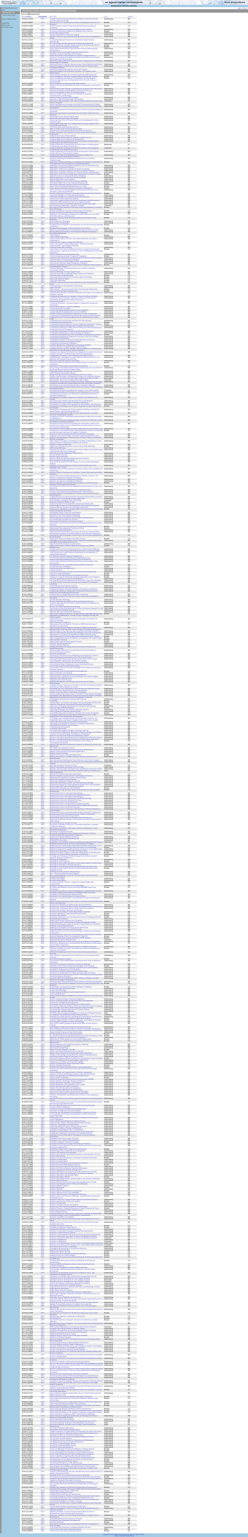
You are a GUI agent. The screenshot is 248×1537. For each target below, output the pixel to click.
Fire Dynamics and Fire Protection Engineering (66, 556)
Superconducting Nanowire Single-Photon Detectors (68, 1403)
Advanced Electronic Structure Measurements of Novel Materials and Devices (76, 64)
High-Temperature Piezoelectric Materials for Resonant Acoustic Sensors (74, 636)
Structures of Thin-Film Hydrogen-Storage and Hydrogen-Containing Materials (76, 1381)
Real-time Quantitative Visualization (62, 1217)
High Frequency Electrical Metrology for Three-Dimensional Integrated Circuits (76, 608)
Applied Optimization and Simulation (62, 179)
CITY (106, 16)
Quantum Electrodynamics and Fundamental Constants (69, 1163)
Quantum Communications (59, 1161)
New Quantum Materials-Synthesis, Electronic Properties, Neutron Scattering (76, 1006)
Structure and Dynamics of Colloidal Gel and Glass (67, 1348)
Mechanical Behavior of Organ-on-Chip (63, 823)
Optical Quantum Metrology (59, 1048)
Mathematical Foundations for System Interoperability (68, 777)
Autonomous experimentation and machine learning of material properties (75, 200)
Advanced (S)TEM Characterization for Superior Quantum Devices (72, 55)
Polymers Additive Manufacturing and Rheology (66, 1089)
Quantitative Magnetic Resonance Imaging (64, 1142)
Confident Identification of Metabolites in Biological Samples (70, 345)
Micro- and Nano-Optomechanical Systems (64, 873)
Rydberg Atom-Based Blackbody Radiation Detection (68, 1253)
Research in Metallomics (58, 1239)
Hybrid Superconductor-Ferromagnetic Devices (66, 641)
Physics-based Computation (59, 1077)
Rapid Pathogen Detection (59, 1212)
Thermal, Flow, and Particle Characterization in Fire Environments (72, 1457)
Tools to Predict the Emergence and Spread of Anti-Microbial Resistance (74, 1464)
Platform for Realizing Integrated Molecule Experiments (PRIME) (72, 1079)
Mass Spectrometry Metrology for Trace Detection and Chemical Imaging (74, 760)
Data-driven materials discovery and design (64, 361)
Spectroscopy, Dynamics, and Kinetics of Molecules (67, 1316)
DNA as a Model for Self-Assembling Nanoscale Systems (69, 458)
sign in (240, 8)
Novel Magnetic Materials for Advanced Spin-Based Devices (70, 1027)
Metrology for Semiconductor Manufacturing (64, 872)
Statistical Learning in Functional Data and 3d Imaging (68, 1332)
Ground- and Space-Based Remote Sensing (65, 606)
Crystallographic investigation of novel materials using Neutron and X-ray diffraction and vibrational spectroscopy (75, 358)
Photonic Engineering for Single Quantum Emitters (67, 1063)
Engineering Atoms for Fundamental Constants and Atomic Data (71, 504)
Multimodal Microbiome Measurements (63, 940)
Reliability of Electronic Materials (61, 1225)
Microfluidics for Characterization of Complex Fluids (67, 896)
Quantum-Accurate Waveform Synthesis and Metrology (68, 1206)
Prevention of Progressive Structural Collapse (65, 1110)
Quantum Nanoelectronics (59, 1180)
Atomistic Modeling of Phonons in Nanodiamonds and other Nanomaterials (75, 193)
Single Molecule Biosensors (59, 1288)
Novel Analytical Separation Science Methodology (67, 1021)
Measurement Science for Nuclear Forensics (65, 807)
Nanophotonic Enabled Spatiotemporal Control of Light (68, 971)
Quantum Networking (57, 1187)
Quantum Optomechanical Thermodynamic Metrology (68, 1194)
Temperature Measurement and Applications (65, 1430)
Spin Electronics (55, 1318)
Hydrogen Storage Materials (59, 645)
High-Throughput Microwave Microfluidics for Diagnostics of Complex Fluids (76, 638)
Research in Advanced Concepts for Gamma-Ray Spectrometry (71, 1231)
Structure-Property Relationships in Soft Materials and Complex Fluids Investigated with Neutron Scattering (74, 1378)
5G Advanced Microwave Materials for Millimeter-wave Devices (71, 31)
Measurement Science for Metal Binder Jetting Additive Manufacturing (73, 805)
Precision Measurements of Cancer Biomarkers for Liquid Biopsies (72, 1105)
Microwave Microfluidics (58, 915)
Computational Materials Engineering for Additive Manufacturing (71, 326)
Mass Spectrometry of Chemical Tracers (63, 765)
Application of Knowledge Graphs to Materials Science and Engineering (74, 165)
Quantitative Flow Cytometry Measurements (65, 1140)
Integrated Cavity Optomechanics (61, 678)
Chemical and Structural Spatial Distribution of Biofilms (68, 263)
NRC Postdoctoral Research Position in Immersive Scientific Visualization (75, 1028)
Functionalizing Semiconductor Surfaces (63, 586)
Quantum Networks (56, 1189)
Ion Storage (54, 701)
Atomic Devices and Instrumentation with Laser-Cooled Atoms (71, 188)
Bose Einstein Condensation (59, 223)
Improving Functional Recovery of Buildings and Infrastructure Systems (74, 655)
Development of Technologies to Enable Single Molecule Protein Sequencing (76, 429)
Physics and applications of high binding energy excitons (69, 1076)
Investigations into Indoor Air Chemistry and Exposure (68, 699)
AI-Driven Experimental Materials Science (64, 127)
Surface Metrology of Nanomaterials (62, 1419)
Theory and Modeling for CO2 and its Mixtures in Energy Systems (72, 1449)
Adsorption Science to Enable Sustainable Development (69, 52)
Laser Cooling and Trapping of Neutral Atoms (65, 711)
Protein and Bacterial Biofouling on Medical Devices (67, 1121)
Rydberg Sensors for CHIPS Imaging (62, 1255)
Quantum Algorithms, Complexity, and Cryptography (67, 1151)
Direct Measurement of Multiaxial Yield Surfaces (66, 453)
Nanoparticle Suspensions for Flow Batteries (65, 969)
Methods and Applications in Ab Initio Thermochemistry (68, 851)
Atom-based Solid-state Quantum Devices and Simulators (69, 184)
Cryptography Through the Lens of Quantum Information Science (72, 355)
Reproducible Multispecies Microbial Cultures (65, 1229)
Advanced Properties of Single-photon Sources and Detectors (71, 90)
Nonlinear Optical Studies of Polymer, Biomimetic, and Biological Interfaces (75, 1020)
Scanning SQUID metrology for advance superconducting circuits (72, 1264)
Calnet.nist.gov (55, 235)
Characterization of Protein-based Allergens (65, 259)
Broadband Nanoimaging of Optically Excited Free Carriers (70, 228)
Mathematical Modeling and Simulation (63, 779)
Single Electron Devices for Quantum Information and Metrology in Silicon (75, 1287)
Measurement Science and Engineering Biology (66, 793)
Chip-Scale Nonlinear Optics (59, 279)
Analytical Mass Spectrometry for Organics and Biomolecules (70, 137)
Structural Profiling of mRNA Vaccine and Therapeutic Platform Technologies (76, 1346)
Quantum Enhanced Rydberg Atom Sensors (65, 1164)
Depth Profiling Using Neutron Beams (62, 373)
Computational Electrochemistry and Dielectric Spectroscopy (70, 320)
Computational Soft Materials (59, 338)
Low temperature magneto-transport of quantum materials (69, 730)
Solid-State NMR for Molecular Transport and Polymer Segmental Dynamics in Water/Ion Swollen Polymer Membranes (76, 1299)
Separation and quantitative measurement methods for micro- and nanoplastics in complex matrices (72, 1273)
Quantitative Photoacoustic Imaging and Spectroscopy (68, 1149)
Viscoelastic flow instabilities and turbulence (65, 1520)
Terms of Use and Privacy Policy (124, 1536)
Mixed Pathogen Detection (59, 919)
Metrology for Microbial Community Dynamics (65, 865)
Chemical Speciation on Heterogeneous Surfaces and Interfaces (72, 273)
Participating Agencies (9, 8)
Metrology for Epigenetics (58, 859)
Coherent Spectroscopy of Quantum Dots (64, 291)
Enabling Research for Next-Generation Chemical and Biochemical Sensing (76, 497)
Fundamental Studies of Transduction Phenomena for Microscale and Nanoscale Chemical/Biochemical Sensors (73, 591)
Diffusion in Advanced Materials (60, 444)
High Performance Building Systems (62, 610)
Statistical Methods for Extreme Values (63, 1334)
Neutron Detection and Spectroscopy (62, 988)
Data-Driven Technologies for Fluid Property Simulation (68, 366)
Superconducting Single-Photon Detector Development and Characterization (76, 1410)
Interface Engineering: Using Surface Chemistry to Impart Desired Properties (76, 694)
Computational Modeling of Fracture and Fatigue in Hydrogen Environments (76, 334)
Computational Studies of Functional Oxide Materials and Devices (72, 340)
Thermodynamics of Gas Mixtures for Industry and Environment (71, 1459)
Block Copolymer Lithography (60, 221)
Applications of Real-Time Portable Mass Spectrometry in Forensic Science (75, 174)
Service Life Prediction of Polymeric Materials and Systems (70, 1283)
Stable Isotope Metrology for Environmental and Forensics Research (73, 1327)
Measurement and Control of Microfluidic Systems (67, 786)
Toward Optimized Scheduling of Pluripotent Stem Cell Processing (72, 1466)
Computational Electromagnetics (61, 322)
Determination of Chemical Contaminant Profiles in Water (69, 380)
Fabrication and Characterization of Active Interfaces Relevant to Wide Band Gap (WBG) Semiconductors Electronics (76, 541)
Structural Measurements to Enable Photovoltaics (66, 1344)
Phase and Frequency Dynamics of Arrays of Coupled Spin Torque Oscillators (76, 1058)
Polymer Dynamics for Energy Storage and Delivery (67, 1081)
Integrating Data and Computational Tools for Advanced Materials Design (74, 688)
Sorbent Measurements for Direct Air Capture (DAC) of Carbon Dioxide (74, 1302)
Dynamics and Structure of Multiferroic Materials (66, 481)
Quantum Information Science (60, 1177)
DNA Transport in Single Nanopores (62, 460)
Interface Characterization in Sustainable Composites (68, 692)
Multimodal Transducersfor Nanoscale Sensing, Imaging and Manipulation (75, 941)
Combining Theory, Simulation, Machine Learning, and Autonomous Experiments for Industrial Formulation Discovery (73, 299)
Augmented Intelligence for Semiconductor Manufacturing (69, 197)
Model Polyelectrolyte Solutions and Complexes (66, 920)
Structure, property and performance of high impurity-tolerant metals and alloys (76, 1368)
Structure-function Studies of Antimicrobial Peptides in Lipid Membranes (74, 1375)
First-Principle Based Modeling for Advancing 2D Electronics (70, 559)
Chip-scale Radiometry (57, 280)
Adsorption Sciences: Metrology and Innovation (66, 54)
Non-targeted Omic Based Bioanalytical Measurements (68, 1014)
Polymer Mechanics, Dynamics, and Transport (65, 1083)
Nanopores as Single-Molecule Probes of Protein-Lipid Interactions (72, 973)
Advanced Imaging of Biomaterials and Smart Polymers (68, 69)
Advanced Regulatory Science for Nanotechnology (67, 92)
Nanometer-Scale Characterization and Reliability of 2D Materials (72, 966)
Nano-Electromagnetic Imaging (60, 959)
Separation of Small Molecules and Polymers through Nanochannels (73, 1276)
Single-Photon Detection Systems (61, 1290)
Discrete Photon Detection (59, 455)
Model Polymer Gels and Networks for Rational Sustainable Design (73, 922)
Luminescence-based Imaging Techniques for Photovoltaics (70, 734)
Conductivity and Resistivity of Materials (63, 343)
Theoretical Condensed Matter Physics (63, 1443)
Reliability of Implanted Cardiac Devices (63, 1227)
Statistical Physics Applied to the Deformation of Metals (68, 1335)
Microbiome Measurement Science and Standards (67, 885)
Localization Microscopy (58, 729)
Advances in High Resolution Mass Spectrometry (66, 99)
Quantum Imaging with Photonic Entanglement (65, 1170)
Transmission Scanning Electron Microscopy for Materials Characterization (75, 1477)
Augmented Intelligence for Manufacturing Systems (67, 195)
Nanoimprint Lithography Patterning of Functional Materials (70, 964)
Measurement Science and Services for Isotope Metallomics (70, 795)
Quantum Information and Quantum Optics (64, 1175)
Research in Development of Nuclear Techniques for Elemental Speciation (75, 1234)
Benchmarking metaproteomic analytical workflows (67, 205)
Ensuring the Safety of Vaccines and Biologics (65, 512)
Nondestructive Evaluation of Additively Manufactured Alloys (70, 1018)
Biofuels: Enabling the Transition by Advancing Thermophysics (71, 211)
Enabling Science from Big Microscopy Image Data (67, 498)
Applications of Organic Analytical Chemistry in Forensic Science (72, 170)
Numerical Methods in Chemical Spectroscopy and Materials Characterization (76, 1030)
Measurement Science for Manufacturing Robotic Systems (69, 803)
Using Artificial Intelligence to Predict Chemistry (66, 1501)
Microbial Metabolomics (58, 880)
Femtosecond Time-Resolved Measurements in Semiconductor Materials (74, 549)
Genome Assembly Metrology (60, 599)
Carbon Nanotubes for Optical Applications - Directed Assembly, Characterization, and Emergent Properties (71, 244)
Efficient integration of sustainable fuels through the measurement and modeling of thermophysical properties (73, 483)
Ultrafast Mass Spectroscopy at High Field (64, 1491)
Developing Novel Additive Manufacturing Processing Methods (71, 401)
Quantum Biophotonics (57, 1156)
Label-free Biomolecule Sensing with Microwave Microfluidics (71, 704)
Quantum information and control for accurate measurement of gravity (73, 1171)
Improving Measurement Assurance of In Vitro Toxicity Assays (71, 657)
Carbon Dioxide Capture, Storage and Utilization (66, 242)
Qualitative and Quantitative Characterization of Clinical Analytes (72, 1131)
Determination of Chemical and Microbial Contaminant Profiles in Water (74, 378)
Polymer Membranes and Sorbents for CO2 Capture (67, 1084)
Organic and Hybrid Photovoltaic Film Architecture (67, 1051)
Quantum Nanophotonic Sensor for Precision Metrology (68, 1184)
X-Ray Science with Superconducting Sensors (65, 1529)
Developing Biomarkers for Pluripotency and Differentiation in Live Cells (74, 392)
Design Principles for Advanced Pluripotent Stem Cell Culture (71, 375)
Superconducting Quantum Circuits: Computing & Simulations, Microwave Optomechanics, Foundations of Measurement (75, 1406)
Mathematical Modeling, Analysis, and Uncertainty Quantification (72, 783)
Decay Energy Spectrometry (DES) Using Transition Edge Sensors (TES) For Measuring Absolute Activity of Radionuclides (76, 368)
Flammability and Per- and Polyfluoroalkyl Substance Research (71, 565)
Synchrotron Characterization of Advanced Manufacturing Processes (73, 1421)
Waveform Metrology (57, 1522)
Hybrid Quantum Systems (58, 640)
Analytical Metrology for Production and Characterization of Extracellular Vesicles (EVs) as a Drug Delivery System (74, 152)
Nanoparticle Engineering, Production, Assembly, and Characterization (74, 967)
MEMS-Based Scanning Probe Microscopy (64, 838)
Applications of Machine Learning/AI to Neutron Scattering (69, 169)
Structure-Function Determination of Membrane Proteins (69, 1374)
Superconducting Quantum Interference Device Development (70, 1409)
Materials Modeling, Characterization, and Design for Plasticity (71, 776)
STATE (130, 16)
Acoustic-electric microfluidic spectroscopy (64, 47)
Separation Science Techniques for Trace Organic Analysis (70, 1278)
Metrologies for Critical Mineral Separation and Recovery (69, 854)
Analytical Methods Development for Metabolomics (67, 139)
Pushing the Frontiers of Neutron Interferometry (66, 1128)
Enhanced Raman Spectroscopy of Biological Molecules (69, 507)
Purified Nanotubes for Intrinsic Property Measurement (68, 1126)
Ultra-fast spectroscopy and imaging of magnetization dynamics (71, 1482)
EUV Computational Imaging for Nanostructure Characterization (71, 518)
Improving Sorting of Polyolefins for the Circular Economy (69, 662)
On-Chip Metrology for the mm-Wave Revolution (66, 1034)
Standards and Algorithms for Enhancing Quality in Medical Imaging (73, 1330)
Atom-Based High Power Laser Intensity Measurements (69, 183)
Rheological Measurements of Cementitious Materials (68, 1248)
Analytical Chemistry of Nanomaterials (63, 136)
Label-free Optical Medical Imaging (62, 708)
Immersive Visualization (58, 654)
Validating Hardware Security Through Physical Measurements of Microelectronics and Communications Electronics (72, 1512)
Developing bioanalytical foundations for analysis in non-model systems (74, 390)
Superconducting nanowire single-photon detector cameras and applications (76, 1402)
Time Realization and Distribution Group (63, 1461)
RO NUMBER (26, 16)
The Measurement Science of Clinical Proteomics (67, 1442)
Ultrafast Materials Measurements (61, 1492)
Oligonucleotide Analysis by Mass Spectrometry (66, 1032)
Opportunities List (8, 12)
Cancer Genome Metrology (59, 237)
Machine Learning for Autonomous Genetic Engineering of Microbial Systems (76, 737)
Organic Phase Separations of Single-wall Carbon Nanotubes (71, 1053)
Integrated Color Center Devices (61, 680)
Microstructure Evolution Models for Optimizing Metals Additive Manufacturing (76, 906)
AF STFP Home (7, 27)
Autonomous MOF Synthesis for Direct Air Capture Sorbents (70, 202)
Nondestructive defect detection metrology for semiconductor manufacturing (75, 1016)
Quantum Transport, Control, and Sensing (64, 1205)
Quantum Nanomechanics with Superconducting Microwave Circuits (73, 1182)
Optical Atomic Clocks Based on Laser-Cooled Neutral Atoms (70, 1039)
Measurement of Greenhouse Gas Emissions (65, 788)
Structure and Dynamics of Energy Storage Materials (68, 1349)
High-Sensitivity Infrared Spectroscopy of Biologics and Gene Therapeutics (75, 633)
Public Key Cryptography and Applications (64, 1124)
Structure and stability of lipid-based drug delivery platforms (70, 1362)
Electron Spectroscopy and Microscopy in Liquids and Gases (70, 490)
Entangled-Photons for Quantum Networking (65, 514)
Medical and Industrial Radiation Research (64, 837)
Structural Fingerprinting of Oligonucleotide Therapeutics (69, 1342)
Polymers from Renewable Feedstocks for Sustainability (69, 1093)
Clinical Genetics (55, 287)
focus (245, 8)
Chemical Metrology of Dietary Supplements (65, 272)
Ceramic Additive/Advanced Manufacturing (64, 254)
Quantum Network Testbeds (59, 1185)
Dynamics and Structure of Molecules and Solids (66, 479)
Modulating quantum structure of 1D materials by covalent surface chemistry (75, 934)
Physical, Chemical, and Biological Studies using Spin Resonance (72, 1074)
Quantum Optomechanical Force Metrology (64, 1192)
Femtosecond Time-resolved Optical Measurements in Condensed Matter (75, 551)
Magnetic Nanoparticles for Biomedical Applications (67, 751)
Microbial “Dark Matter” (57, 878)
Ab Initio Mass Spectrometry (59, 33)
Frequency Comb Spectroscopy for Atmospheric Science (69, 575)
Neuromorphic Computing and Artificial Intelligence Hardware (71, 987)
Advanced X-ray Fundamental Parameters (64, 97)
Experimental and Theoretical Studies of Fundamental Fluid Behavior (73, 526)
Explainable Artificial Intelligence (61, 530)
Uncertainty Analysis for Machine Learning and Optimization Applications (74, 1496)
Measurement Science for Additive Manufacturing (66, 797)
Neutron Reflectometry (57, 994)
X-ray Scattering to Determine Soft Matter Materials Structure (70, 1527)
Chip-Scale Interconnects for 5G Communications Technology (71, 277)
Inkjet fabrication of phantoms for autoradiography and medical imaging (74, 676)
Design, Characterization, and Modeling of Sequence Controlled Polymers (75, 376)
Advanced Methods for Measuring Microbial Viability (67, 83)
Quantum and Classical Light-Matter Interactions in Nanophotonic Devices (75, 1154)
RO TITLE (53, 16)
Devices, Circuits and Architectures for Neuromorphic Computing (72, 434)
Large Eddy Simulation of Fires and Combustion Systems (69, 709)
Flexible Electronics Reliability (60, 566)
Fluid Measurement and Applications (62, 568)
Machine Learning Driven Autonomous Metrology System (69, 735)
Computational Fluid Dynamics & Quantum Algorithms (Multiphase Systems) (76, 324)
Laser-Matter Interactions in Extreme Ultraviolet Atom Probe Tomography (74, 713)
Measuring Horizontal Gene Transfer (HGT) (64, 816)
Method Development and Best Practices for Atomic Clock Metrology (73, 847)
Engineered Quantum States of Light (62, 502)
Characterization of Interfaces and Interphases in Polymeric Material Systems (76, 258)
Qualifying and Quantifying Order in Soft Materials (67, 1130)
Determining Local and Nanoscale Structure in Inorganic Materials (72, 385)
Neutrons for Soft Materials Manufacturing (64, 1002)
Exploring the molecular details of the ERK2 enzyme (67, 538)
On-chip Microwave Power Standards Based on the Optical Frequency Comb (76, 1035)
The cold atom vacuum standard (61, 1438)
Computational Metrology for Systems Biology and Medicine (70, 333)
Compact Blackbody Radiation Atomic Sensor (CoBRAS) (69, 310)
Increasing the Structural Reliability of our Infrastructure (68, 671)
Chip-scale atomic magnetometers (61, 275)
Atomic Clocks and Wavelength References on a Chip (68, 186)
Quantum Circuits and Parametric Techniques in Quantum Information (73, 1157)
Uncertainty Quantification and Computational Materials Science (71, 1498)
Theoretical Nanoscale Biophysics (61, 1447)
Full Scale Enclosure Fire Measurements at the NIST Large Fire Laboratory (75, 580)
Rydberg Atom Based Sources (60, 1252)
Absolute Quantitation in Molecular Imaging (64, 34)
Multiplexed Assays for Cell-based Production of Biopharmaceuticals (73, 946)
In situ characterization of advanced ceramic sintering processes (71, 664)
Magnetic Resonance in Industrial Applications (65, 755)
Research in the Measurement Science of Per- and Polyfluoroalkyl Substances (76, 1243)
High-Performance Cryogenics (60, 622)
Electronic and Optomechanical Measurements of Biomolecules (71, 491)
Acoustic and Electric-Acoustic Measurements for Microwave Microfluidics (75, 45)
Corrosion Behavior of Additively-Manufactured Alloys (68, 347)
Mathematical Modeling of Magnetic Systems (65, 781)
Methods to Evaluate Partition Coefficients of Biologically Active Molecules (75, 852)
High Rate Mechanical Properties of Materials (65, 612)
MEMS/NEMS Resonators (59, 840)
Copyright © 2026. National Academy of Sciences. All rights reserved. (124, 1534)
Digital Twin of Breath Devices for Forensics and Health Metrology (72, 446)
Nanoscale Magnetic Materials (60, 976)
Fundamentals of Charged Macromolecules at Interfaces (69, 594)
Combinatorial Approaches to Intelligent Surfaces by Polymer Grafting (73, 296)
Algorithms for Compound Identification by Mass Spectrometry (71, 130)
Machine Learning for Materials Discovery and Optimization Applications (74, 739)
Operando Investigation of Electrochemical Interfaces (68, 1037)
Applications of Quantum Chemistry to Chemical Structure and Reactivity (74, 172)
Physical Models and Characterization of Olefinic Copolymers (71, 1072)
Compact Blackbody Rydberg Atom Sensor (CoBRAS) (68, 312)
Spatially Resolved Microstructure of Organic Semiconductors (71, 1304)
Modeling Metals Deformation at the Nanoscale (66, 929)
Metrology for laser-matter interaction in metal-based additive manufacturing (75, 863)
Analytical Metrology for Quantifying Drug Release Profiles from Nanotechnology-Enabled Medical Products (71, 156)
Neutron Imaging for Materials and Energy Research (67, 992)
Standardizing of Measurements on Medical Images (67, 1328)
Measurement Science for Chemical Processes (66, 800)
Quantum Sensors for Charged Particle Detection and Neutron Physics (74, 1199)
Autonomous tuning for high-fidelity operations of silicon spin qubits (72, 204)
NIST (3, 10)
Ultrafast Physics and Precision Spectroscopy (65, 1494)
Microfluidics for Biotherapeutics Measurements (66, 894)
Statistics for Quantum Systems (60, 1337)
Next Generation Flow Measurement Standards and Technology (71, 1008)
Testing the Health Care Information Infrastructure (66, 1435)
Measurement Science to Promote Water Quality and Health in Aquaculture (75, 812)
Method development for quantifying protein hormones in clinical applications (76, 849)
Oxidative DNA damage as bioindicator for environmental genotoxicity (73, 1055)
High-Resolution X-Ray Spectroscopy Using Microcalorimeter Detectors (74, 631)
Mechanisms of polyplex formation (61, 831)
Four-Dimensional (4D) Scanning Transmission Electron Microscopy (73, 572)
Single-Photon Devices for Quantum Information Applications (70, 1292)
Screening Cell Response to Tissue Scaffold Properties (68, 1267)
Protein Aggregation (56, 1119)
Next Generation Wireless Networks (62, 1011)
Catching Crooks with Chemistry (61, 247)
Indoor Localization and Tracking (61, 673)
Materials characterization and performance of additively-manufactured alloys (76, 769)
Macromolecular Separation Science (62, 748)
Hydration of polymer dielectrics (60, 643)
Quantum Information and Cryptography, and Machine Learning (71, 1173)
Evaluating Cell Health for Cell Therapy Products (66, 521)
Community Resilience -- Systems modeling (65, 306)
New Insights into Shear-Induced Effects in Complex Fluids (70, 1004)
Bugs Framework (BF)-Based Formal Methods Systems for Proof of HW (74, 230)
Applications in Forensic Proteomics (62, 167)
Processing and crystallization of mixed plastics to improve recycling (73, 1112)
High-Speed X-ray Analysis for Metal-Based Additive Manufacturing (73, 634)
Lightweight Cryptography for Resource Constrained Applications (72, 723)
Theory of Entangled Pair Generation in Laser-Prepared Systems (72, 1452)
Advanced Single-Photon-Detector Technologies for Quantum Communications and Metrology (71, 94)
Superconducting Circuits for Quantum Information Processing (71, 1396)
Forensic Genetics (56, 570)
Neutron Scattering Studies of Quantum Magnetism (67, 999)
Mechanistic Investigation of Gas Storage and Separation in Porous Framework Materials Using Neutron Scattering (73, 834)
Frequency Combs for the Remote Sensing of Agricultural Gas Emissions (74, 577)
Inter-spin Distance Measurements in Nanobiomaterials (68, 690)
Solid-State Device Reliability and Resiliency (65, 1297)
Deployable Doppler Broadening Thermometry (65, 371)
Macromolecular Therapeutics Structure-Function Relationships (71, 749)
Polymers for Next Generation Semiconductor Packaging (69, 1091)
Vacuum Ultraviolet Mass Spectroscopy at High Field (68, 1506)
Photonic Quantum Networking (60, 1065)
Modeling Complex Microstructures (61, 926)
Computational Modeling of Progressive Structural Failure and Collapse (74, 336)
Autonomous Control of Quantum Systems (64, 198)
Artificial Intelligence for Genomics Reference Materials (68, 181)
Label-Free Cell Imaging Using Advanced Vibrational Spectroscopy (73, 706)
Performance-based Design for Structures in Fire (66, 1056)
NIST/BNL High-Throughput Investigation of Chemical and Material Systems (76, 1013)
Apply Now (5, 23)
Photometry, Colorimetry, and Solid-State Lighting (66, 1062)
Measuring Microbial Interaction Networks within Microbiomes (71, 817)
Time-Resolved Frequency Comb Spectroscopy (66, 1463)
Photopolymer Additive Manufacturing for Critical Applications (70, 1067)
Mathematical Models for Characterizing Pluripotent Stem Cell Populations (75, 784)
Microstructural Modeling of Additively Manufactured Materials (71, 905)
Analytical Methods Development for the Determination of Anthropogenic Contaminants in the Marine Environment (74, 142)
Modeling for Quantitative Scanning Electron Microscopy (69, 927)
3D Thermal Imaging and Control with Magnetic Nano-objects (71, 29)
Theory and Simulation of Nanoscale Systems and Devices (70, 1450)
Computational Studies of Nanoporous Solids (65, 341)
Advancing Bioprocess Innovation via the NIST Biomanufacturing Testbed (75, 104)
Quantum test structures (58, 1203)
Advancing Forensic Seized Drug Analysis (64, 116)
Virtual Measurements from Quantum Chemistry (66, 1518)
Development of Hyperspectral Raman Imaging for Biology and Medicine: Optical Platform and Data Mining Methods (75, 410)
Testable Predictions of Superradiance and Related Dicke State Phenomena (76, 1431)
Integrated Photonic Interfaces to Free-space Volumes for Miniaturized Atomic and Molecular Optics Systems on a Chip (76, 686)
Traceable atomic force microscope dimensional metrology (70, 1475)
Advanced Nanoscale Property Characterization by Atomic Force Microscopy (76, 89)
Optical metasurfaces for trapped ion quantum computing (69, 1044)
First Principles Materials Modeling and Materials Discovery (70, 558)
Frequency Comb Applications (60, 573)
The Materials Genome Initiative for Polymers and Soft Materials (71, 1440)
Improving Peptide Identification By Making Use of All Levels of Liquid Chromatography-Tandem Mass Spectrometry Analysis (73, 659)
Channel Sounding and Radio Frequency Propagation (68, 256)
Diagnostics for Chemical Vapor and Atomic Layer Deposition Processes (74, 436)
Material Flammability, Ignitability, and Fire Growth (67, 767)
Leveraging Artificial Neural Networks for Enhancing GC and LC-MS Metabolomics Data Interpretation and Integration (73, 715)
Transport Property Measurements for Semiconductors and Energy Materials (76, 1478)
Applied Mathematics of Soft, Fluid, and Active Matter (68, 177)
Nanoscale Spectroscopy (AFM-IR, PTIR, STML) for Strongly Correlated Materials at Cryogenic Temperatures (74, 979)
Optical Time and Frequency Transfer (62, 1049)
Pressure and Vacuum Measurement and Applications (68, 1109)
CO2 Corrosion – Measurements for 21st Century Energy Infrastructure (74, 289)
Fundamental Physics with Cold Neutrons (64, 587)
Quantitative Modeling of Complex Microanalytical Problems (70, 1144)
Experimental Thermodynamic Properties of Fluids (67, 528)
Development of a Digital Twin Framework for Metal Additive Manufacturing (75, 404)
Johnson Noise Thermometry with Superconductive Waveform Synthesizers (75, 702)
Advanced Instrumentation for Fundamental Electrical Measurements (73, 75)
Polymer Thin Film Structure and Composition (65, 1088)
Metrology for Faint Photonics (60, 861)
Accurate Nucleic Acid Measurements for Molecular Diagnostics (71, 43)
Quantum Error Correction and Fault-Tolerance (65, 1166)
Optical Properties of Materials (60, 1046)
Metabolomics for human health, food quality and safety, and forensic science (76, 845)
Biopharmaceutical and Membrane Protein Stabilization (68, 212)
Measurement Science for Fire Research (63, 802)
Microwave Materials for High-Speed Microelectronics (68, 913)
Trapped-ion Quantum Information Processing (65, 1480)
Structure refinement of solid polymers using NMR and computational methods (76, 1363)
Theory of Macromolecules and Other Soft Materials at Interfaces (71, 1454)
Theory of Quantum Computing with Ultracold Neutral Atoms (70, 1456)
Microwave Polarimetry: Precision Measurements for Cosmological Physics (75, 917)
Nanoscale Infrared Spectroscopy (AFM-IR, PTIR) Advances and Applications (76, 974)
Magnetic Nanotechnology (59, 753)
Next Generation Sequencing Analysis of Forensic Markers (70, 1009)
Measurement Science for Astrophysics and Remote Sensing (70, 798)
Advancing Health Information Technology (64, 118)
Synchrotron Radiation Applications (62, 1428)
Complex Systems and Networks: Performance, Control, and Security (73, 313)
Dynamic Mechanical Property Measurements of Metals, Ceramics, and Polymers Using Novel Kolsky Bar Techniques (74, 476)
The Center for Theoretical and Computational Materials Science (72, 1437)
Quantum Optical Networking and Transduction (66, 1191)
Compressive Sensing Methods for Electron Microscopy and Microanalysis (75, 315)
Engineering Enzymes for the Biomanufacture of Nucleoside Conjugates (74, 505)
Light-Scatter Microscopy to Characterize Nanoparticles (68, 722)
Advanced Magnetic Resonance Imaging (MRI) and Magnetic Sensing (73, 76)
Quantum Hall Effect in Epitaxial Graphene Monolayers (68, 1168)
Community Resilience (57, 301)
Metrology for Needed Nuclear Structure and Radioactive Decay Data (73, 866)
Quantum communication (58, 1159)
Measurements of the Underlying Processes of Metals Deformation (72, 814)
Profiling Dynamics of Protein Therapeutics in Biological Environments (74, 1117)
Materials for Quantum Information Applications (66, 774)
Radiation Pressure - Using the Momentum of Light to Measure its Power (74, 1208)
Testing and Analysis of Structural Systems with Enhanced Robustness (74, 1433)
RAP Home (6, 25)
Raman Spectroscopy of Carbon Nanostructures (66, 1210)
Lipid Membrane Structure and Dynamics (64, 725)
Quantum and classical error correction (63, 1152)
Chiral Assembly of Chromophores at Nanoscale (66, 286)
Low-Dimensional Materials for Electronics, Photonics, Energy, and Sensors (75, 732)
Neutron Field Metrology (58, 990)
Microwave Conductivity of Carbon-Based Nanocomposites (70, 912)
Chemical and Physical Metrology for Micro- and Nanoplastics (71, 261)
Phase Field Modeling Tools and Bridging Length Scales (69, 1060)
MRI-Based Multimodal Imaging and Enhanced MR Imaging (70, 938)
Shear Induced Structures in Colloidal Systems (66, 1285)
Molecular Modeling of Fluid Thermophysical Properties (69, 936)
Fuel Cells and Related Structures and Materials (66, 579)
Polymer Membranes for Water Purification (64, 1086)
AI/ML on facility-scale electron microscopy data (66, 129)
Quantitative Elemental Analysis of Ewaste (64, 1138)
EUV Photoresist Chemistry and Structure (64, 519)
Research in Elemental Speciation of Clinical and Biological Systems (73, 1236)
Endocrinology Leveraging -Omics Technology (65, 500)
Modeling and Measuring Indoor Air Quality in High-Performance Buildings (75, 924)
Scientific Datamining (57, 1266)
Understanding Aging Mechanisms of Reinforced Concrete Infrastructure (74, 1499)
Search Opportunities (9, 15)
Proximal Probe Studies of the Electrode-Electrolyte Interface (70, 1123)
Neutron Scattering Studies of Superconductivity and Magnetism (71, 1001)
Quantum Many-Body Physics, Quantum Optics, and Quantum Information (75, 1178)
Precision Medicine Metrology (60, 1107)
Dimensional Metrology (57, 448)
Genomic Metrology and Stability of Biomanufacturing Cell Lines (71, 601)
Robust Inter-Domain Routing (60, 1250)
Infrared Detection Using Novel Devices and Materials (68, 674)
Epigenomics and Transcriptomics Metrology (65, 516)
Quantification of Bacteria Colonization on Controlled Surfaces (71, 1133)
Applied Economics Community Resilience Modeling (68, 176)
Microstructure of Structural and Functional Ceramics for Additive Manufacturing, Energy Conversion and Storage (72, 909)
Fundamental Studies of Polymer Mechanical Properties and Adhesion (74, 589)
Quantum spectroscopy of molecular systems (65, 1201)
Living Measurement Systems (60, 727)
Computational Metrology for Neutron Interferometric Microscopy (71, 331)
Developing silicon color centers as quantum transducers (69, 402)
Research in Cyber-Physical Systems (62, 1232)
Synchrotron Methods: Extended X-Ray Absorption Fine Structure (72, 1423)
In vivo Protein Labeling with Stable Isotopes (65, 666)
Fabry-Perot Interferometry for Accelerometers (65, 544)
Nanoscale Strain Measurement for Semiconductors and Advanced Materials (76, 981)
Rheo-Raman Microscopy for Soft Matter (63, 1246)
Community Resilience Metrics (60, 308)
